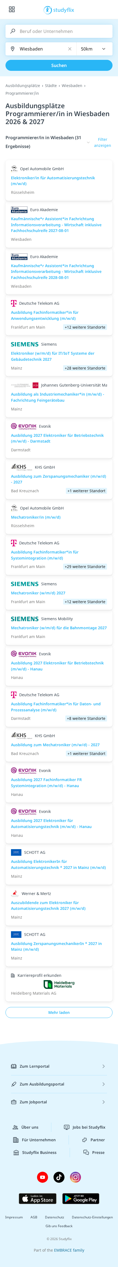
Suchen (59, 65)
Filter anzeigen (102, 142)
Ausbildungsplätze (22, 85)
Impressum (14, 1217)
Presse (98, 1152)
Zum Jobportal (33, 1101)
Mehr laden (59, 1012)
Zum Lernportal (34, 1066)
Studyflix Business (39, 1152)
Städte (51, 85)
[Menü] (12, 9)
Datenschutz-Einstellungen (92, 1217)
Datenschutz (54, 1217)
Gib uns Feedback (59, 1226)
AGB (33, 1217)
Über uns (29, 1127)
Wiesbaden (72, 85)
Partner (98, 1139)
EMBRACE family (69, 1250)
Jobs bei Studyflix (89, 1127)
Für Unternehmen (39, 1139)
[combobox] (95, 48)
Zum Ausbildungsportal (42, 1084)
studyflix (63, 9)
